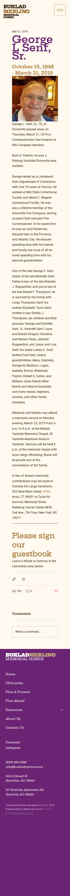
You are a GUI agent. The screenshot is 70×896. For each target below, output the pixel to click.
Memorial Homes (11, 16)
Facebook (13, 742)
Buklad (15, 6)
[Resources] (62, 709)
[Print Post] (23, 579)
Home (10, 674)
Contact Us (15, 727)
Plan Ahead (15, 701)
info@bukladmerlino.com (24, 767)
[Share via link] (14, 579)
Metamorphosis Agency (21, 813)
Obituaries (14, 683)
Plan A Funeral (18, 692)
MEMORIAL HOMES (25, 659)
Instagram (13, 747)
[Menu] (60, 10)
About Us (13, 719)
